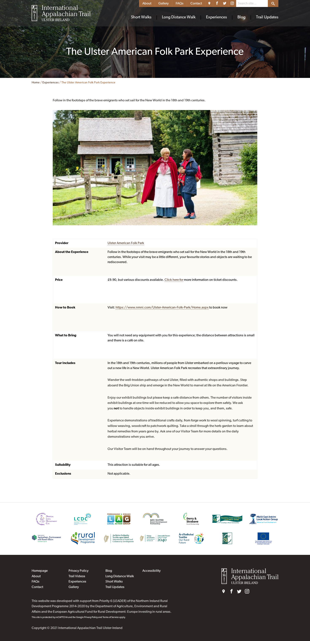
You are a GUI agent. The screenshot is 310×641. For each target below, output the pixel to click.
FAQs (179, 3)
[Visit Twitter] (225, 3)
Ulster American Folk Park (126, 243)
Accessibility (151, 571)
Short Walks (141, 17)
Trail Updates (267, 17)
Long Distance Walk (178, 17)
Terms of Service (110, 617)
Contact (196, 3)
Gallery (163, 3)
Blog (241, 17)
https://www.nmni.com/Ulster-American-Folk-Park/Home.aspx (162, 307)
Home (36, 82)
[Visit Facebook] (217, 3)
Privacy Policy (79, 571)
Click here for (173, 280)
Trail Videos (77, 576)
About (146, 3)
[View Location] (209, 3)
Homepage (40, 571)
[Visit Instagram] (232, 3)
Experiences (216, 17)
